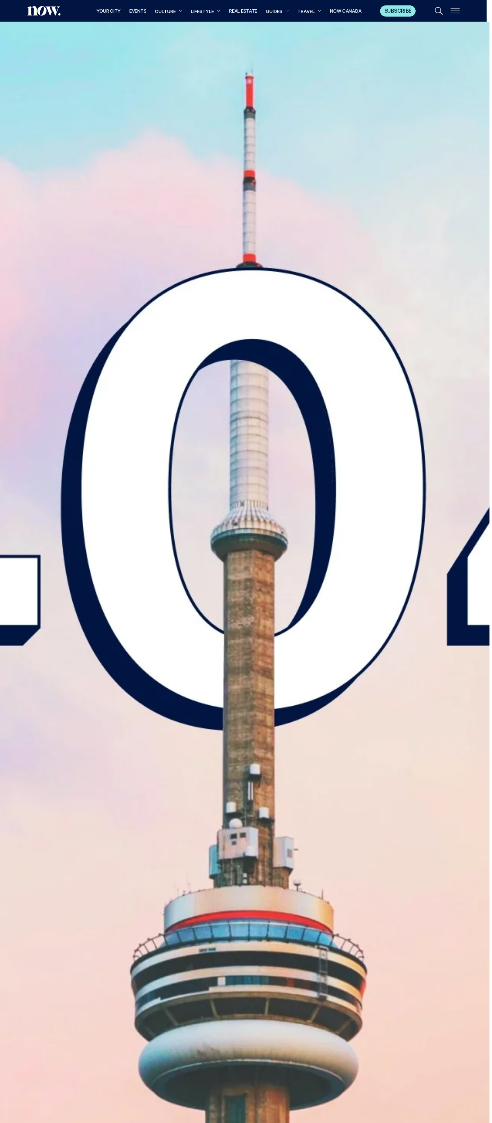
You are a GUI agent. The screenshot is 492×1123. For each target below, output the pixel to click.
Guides (274, 11)
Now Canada (345, 11)
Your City (109, 11)
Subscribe (397, 11)
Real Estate (243, 11)
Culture (165, 11)
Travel (306, 11)
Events (137, 11)
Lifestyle (202, 11)
